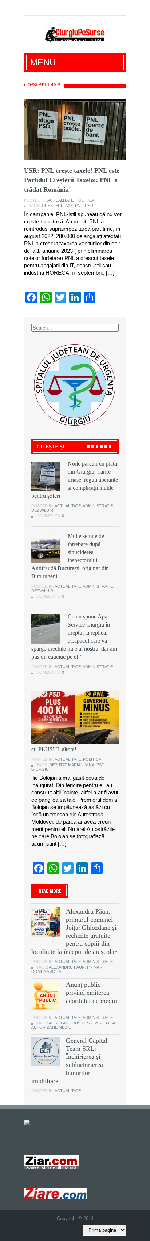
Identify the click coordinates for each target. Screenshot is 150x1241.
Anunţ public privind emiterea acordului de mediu (91, 992)
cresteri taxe (57, 205)
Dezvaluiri (42, 510)
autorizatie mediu (51, 1027)
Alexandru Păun (67, 967)
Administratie (98, 506)
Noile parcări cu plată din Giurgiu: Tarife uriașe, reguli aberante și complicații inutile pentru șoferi (74, 479)
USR (89, 205)
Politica (85, 200)
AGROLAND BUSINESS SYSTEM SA (82, 1023)
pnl (79, 205)
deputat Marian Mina (71, 765)
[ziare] (51, 1162)
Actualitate (60, 200)
